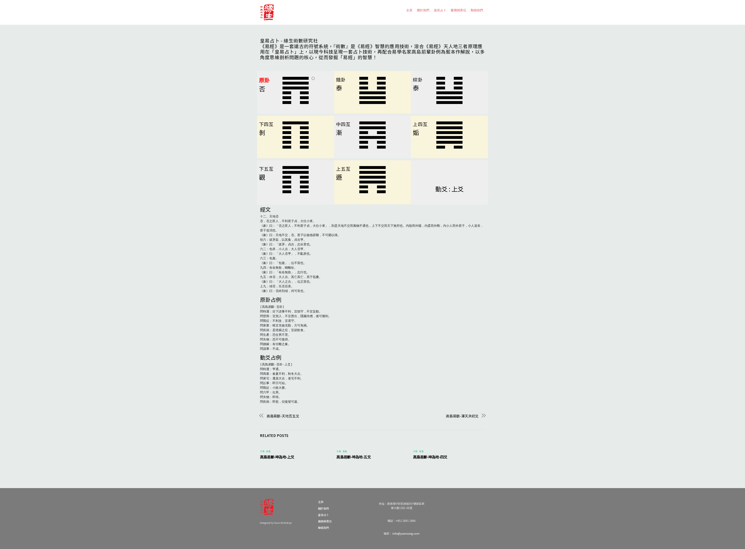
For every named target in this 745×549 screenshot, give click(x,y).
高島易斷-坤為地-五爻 (353, 457)
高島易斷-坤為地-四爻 (430, 457)
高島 (268, 451)
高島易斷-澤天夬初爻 (462, 415)
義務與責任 (458, 10)
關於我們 (423, 10)
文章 (262, 451)
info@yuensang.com (405, 533)
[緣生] (267, 11)
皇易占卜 (440, 10)
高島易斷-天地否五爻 (283, 415)
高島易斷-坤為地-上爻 (277, 457)
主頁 (409, 10)
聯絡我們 (477, 10)
